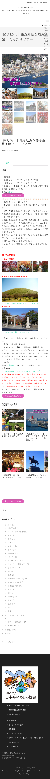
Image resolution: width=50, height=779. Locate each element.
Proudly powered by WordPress (14, 771)
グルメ (10, 542)
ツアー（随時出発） (15, 622)
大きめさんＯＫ (14, 582)
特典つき (11, 597)
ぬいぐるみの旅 (25, 7)
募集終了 (17, 150)
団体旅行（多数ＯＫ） (16, 579)
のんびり (11, 553)
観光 (9, 604)
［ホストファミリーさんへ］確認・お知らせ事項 (25, 738)
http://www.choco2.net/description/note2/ (21, 371)
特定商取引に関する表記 (17, 710)
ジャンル (8, 525)
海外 (9, 593)
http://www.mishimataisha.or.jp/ (16, 332)
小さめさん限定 (14, 586)
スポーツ (11, 546)
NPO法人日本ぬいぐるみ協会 (37, 2)
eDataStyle (25, 774)
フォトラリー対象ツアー (17, 564)
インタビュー (10, 642)
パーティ (11, 557)
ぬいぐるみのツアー (12, 615)
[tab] (7, 163)
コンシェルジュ (14, 742)
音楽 (9, 611)
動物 (9, 575)
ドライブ (11, 550)
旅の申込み (12, 720)
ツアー (10, 618)
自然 (9, 600)
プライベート (13, 568)
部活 (9, 607)
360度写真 (12, 528)
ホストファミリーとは (16, 733)
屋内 (9, 589)
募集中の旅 (12, 625)
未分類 (7, 633)
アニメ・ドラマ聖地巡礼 (17, 532)
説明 (7, 163)
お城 (9, 535)
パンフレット (13, 746)
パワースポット (14, 561)
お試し (10, 539)
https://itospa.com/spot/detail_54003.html (21, 304)
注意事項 (10, 365)
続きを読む (17, 421)
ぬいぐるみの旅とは (15, 725)
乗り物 (10, 571)
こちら (11, 192)
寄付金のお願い (14, 714)
